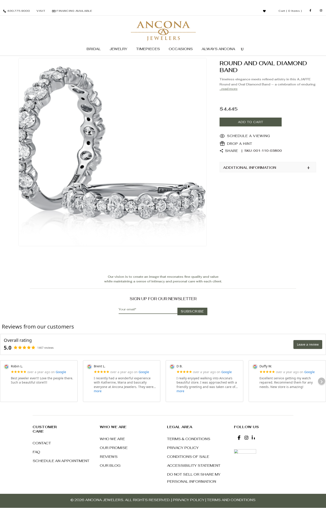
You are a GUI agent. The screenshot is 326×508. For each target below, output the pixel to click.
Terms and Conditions (231, 500)
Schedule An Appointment (61, 461)
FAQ (36, 452)
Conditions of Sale (188, 456)
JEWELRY (118, 49)
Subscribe (192, 311)
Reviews (109, 456)
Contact (42, 443)
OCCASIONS (181, 49)
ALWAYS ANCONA (218, 49)
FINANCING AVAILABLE (74, 11)
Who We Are (112, 439)
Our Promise (114, 447)
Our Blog (110, 465)
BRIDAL (93, 49)
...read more (229, 89)
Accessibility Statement (193, 465)
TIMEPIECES (148, 49)
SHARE (231, 151)
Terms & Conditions (188, 439)
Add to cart (250, 122)
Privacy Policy (183, 447)
